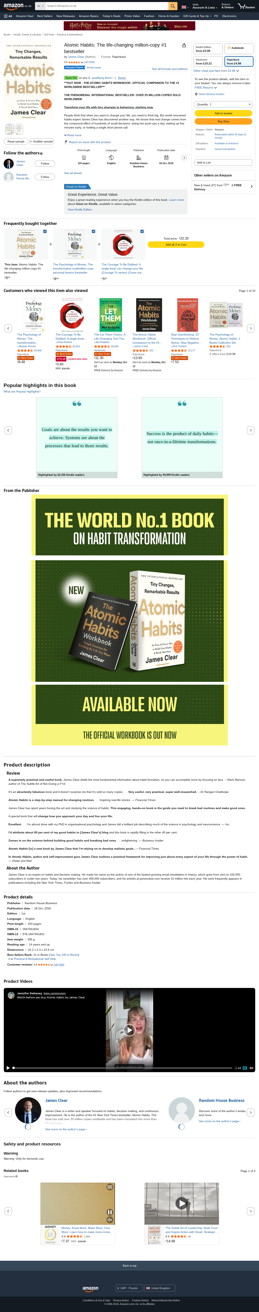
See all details (73, 173)
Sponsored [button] (9, 1176)
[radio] (208, 49)
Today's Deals (111, 16)
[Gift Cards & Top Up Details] (210, 16)
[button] (8, 16)
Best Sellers (44, 16)
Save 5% (71, 77)
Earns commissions (55, 993)
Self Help (49, 34)
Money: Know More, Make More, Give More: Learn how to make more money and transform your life (86, 1230)
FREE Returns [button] (204, 87)
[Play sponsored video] (181, 1203)
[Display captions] (109, 1187)
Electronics (229, 16)
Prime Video (132, 16)
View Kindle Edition (80, 209)
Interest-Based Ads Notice (166, 1300)
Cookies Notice (140, 1300)
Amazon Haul (24, 16)
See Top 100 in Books (64, 954)
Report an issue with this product (90, 142)
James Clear (76, 56)
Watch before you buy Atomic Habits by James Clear (51, 997)
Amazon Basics (89, 16)
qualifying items (102, 77)
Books (7, 34)
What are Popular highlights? (22, 391)
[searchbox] (107, 6)
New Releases (65, 16)
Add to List (204, 162)
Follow (45, 163)
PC (216, 16)
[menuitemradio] (245, 1068)
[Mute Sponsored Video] (109, 1220)
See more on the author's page (65, 1129)
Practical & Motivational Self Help (35, 958)
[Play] (7, 1068)
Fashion (149, 16)
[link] (75, 244)
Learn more (176, 199)
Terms (122, 77)
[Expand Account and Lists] (217, 7)
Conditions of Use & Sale (96, 1300)
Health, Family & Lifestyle (27, 34)
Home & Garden (168, 16)
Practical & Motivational (70, 34)
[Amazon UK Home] (90, 1289)
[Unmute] (251, 1068)
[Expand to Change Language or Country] (188, 7)
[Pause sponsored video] (109, 1212)
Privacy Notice (121, 1300)
